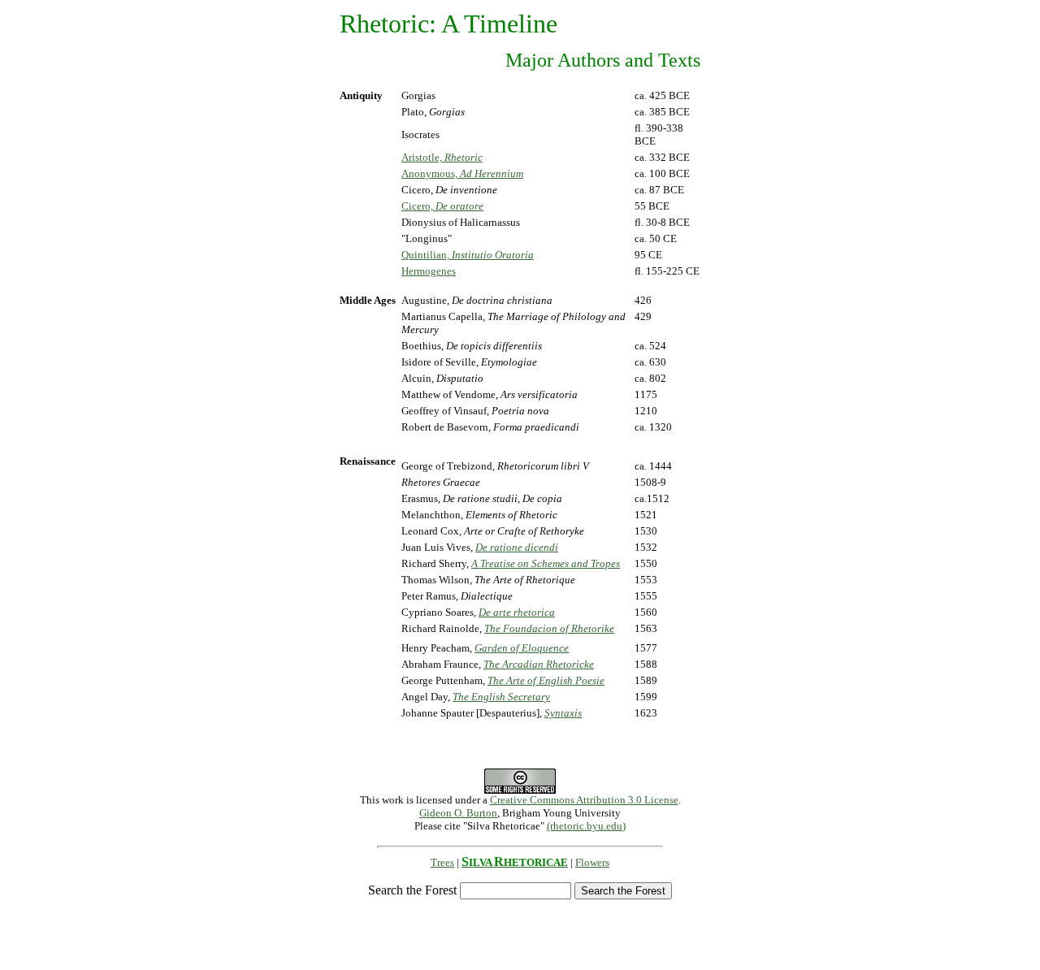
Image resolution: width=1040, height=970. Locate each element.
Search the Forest (412, 890)
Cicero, (442, 206)
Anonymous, (462, 173)
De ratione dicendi (516, 547)
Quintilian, (467, 255)
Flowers (592, 862)
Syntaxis (563, 713)
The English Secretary (501, 697)
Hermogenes (428, 271)
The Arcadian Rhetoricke (538, 664)
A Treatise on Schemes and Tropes (545, 563)
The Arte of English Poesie (546, 680)
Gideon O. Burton (458, 813)
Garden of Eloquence (521, 648)
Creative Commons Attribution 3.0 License (584, 800)
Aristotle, (442, 157)
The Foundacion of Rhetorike (549, 628)
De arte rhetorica (517, 612)
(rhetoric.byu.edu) (586, 826)
